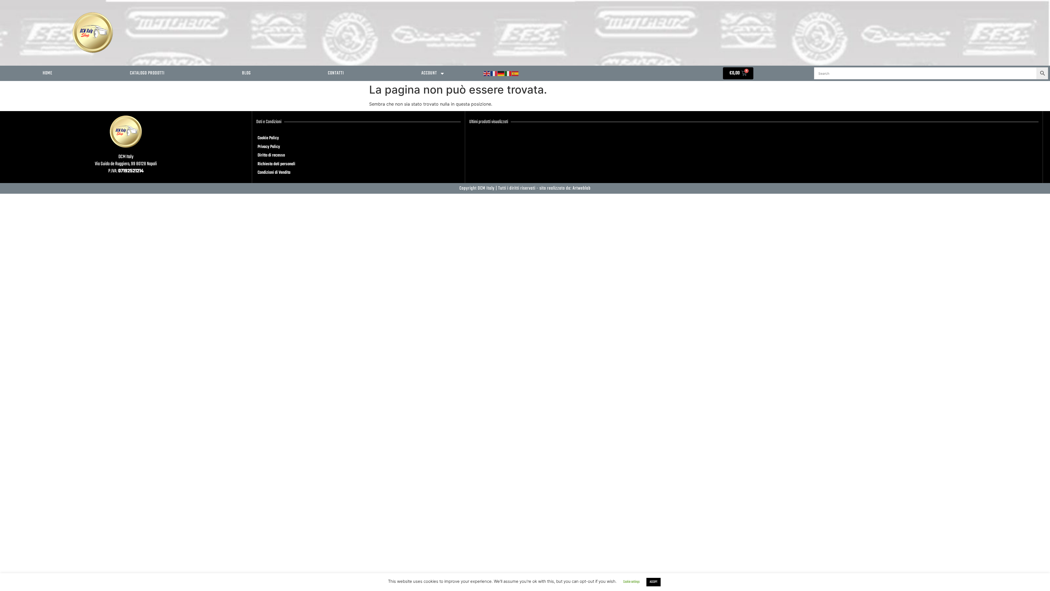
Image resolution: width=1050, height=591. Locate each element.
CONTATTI (336, 73)
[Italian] (508, 74)
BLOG (246, 73)
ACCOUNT (429, 73)
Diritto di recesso (271, 155)
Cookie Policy (268, 138)
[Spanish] (515, 74)
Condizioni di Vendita (274, 172)
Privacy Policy (269, 146)
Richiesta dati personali (276, 164)
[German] (501, 74)
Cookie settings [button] (631, 582)
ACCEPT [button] (653, 582)
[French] (494, 74)
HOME (47, 73)
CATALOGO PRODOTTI (147, 73)
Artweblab (582, 188)
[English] (487, 74)
